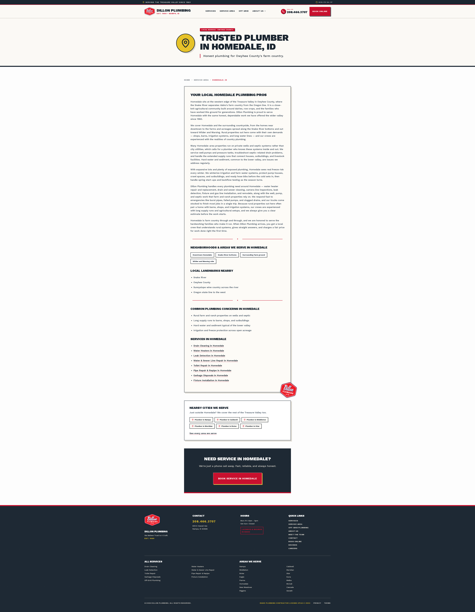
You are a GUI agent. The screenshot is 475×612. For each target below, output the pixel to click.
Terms (327, 603)
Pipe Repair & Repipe (200, 573)
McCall (289, 584)
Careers (292, 548)
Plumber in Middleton (256, 420)
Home (187, 80)
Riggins (242, 591)
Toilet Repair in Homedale (207, 365)
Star (288, 573)
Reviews (292, 545)
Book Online (319, 11)
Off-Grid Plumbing (298, 528)
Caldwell (290, 566)
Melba (289, 580)
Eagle (241, 577)
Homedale (243, 584)
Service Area (227, 11)
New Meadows (245, 587)
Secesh (289, 591)
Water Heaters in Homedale (208, 350)
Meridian (290, 570)
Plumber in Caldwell (229, 420)
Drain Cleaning (150, 566)
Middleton (243, 570)
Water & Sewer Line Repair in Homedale (215, 360)
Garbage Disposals (152, 577)
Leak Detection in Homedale (209, 355)
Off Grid (244, 11)
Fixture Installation (199, 577)
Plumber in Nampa (203, 420)
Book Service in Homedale (237, 478)
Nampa (242, 566)
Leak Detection (150, 570)
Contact (293, 538)
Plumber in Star (252, 426)
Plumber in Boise (229, 426)
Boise (241, 573)
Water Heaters (197, 566)
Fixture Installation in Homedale (211, 380)
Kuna (288, 577)
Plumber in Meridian (204, 426)
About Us (257, 11)
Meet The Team (296, 535)
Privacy (317, 603)
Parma (242, 580)
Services (210, 11)
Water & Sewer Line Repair (202, 570)
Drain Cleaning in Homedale (208, 345)
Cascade (290, 587)
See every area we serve (203, 433)
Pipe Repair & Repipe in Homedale (212, 370)
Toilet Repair (149, 573)
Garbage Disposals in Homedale (210, 375)
